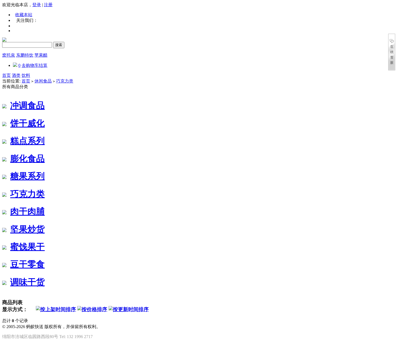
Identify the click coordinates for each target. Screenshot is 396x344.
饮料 (26, 75)
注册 (48, 4)
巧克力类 (64, 81)
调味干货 (27, 282)
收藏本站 (23, 14)
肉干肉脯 (27, 211)
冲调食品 (27, 105)
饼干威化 (27, 123)
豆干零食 (27, 264)
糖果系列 (27, 176)
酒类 (16, 75)
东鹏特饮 (24, 55)
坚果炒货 (27, 229)
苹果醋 (40, 55)
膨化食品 (27, 158)
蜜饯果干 (27, 247)
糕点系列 (27, 141)
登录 (36, 4)
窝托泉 (8, 55)
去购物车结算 (34, 65)
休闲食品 (43, 81)
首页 (6, 75)
